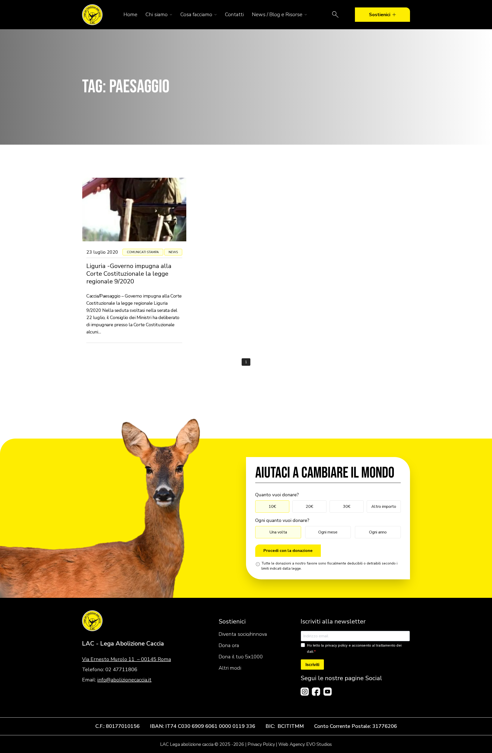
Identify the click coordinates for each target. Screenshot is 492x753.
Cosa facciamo (196, 14)
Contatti (234, 14)
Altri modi (230, 668)
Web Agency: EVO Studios (305, 744)
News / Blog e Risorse (277, 14)
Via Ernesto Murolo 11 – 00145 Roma (126, 659)
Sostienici (379, 15)
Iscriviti (312, 664)
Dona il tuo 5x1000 (241, 656)
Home (130, 14)
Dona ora (229, 645)
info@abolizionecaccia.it (124, 679)
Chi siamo (157, 14)
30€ (346, 506)
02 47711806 (121, 669)
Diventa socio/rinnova (243, 634)
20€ (309, 506)
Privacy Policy (261, 744)
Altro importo (383, 506)
